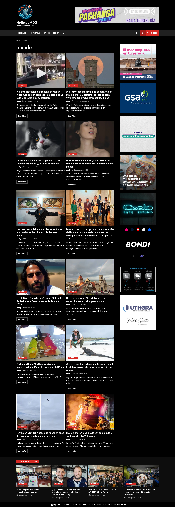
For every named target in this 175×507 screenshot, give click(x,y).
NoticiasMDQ (26, 23)
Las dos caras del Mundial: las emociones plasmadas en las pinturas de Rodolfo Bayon (40, 208)
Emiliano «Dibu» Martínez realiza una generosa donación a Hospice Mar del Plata (40, 343)
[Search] (137, 33)
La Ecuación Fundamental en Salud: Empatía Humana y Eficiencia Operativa (141, 476)
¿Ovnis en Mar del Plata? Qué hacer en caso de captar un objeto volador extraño (40, 412)
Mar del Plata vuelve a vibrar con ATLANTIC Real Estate (105, 476)
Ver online (152, 33)
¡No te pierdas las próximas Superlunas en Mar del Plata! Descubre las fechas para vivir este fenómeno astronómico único (90, 70)
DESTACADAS (34, 33)
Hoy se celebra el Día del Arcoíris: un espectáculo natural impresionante (90, 277)
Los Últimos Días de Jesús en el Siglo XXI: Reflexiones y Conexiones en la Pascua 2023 (40, 277)
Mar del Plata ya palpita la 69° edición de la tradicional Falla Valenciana (90, 412)
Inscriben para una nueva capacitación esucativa (33, 476)
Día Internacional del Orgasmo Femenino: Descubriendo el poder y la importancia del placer (90, 139)
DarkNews (107, 504)
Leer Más (22, 116)
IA (63, 33)
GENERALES (21, 33)
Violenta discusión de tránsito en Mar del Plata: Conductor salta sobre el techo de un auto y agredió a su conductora (40, 70)
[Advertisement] (117, 15)
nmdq (18, 101)
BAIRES (47, 33)
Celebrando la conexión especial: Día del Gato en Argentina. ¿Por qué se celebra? (40, 139)
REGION (56, 33)
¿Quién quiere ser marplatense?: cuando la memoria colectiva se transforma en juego (69, 476)
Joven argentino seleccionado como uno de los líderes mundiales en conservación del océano (90, 343)
